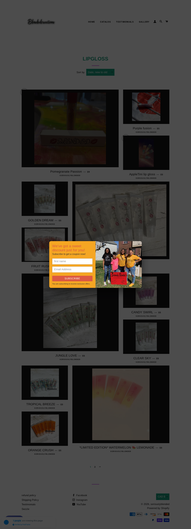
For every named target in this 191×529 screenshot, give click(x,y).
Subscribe (72, 278)
